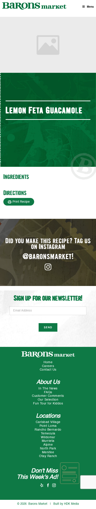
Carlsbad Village (48, 422)
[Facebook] (48, 485)
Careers (48, 366)
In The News (48, 388)
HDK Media (71, 504)
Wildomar (48, 437)
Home (48, 362)
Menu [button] (90, 7)
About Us (48, 382)
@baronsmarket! (48, 257)
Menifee (48, 452)
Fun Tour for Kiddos (48, 403)
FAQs (48, 392)
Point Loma (48, 425)
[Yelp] (42, 485)
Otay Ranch (48, 456)
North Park (48, 448)
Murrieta (48, 440)
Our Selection (48, 399)
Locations (48, 416)
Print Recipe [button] (21, 201)
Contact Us (48, 369)
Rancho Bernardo (48, 429)
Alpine (48, 444)
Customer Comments (48, 395)
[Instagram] (54, 485)
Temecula (48, 433)
